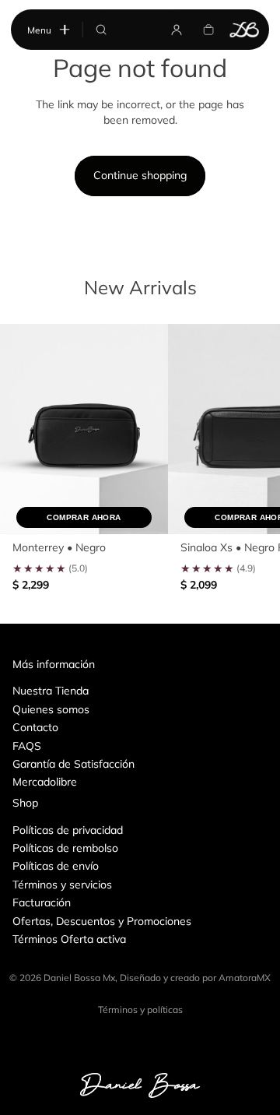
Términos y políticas (140, 1009)
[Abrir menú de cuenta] (176, 29)
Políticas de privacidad (67, 830)
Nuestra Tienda (50, 691)
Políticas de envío (55, 866)
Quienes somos (50, 709)
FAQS (26, 746)
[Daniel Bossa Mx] (245, 29)
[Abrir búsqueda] (101, 29)
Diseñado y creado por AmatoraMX (195, 977)
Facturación (41, 902)
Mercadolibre (44, 782)
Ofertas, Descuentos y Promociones (101, 921)
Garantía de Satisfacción (73, 764)
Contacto (35, 727)
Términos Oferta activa (69, 939)
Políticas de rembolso (65, 848)
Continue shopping (140, 175)
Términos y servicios (62, 885)
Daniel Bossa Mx (79, 977)
